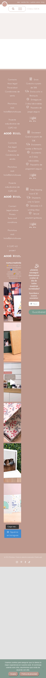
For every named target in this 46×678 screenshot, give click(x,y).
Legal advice (12, 210)
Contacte (12, 143)
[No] (43, 668)
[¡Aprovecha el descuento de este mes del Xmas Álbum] (12, 341)
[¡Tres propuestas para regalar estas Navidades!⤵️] (12, 301)
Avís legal (12, 147)
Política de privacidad (29, 674)
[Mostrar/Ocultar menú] (20, 9)
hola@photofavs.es (12, 112)
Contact (12, 206)
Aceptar (13, 674)
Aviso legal (12, 83)
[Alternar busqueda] (13, 8)
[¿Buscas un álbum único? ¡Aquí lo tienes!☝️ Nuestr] (12, 503)
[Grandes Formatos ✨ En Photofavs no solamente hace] (12, 382)
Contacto (12, 79)
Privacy (12, 214)
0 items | (33, 9)
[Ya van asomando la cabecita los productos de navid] (12, 422)
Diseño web (38, 557)
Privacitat (12, 151)
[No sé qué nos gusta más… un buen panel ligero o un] (12, 462)
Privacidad (12, 87)
